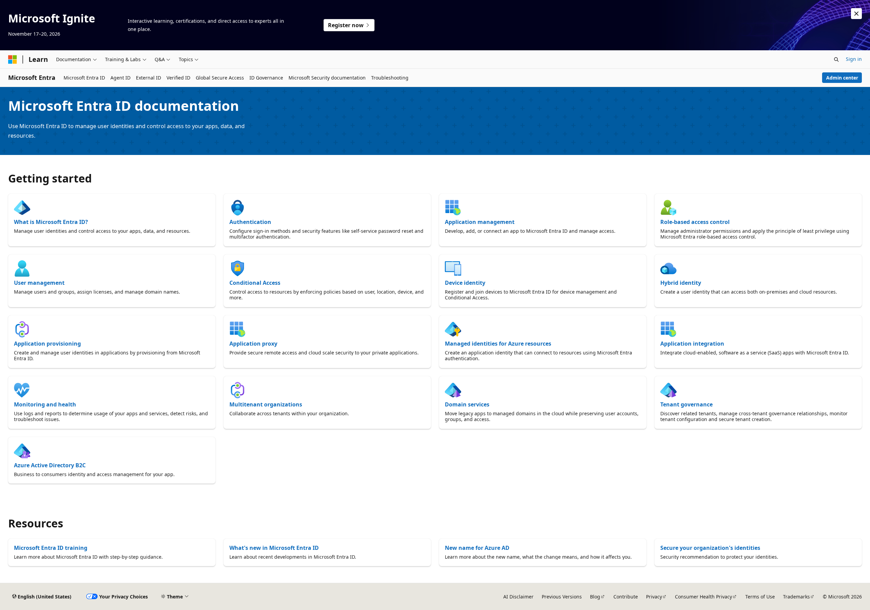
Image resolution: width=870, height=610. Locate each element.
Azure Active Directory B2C (50, 465)
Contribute (625, 596)
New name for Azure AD (477, 547)
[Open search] (836, 59)
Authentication (250, 222)
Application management (480, 222)
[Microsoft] (12, 59)
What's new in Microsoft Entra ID (274, 547)
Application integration (692, 343)
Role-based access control (695, 222)
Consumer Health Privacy (703, 596)
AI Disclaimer (518, 596)
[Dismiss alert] (856, 13)
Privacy (654, 596)
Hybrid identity (680, 282)
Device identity (465, 282)
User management (39, 282)
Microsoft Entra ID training (50, 547)
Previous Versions (562, 596)
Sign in (854, 59)
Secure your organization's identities (710, 547)
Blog (595, 596)
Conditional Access (254, 282)
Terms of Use (760, 596)
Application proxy (253, 343)
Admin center (842, 77)
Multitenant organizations (265, 404)
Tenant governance (686, 404)
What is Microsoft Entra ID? (51, 222)
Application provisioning (47, 343)
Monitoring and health (45, 404)
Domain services (467, 404)
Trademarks (796, 596)
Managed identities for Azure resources (498, 343)
